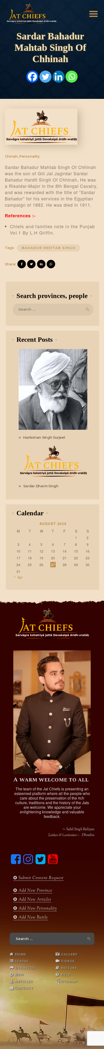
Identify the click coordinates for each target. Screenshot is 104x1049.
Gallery (69, 954)
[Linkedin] (58, 77)
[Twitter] (45, 77)
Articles (24, 981)
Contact (24, 988)
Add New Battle (32, 917)
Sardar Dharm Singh (41, 486)
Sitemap (69, 981)
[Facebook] (32, 77)
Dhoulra (88, 835)
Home (20, 954)
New (19, 974)
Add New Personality (37, 908)
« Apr (19, 577)
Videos (67, 961)
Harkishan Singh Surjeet (44, 437)
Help (65, 974)
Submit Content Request (40, 878)
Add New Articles (34, 899)
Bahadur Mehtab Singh (48, 248)
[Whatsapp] (72, 77)
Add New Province (34, 890)
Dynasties (25, 968)
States (21, 961)
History (69, 968)
